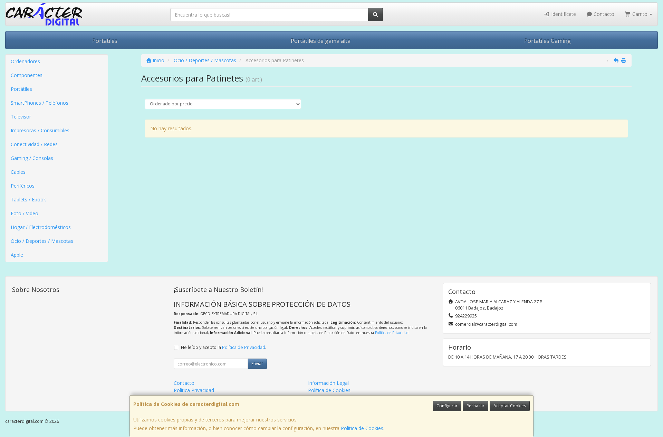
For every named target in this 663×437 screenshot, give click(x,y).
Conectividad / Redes (34, 144)
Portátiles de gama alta (320, 41)
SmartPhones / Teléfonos (39, 102)
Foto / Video (24, 213)
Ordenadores (25, 61)
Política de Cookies (362, 428)
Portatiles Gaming (547, 41)
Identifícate (563, 14)
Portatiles (104, 41)
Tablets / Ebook (28, 199)
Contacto (603, 14)
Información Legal (328, 383)
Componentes (26, 75)
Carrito (640, 14)
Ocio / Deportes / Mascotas (42, 241)
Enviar (257, 364)
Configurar (447, 406)
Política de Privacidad (392, 332)
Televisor (21, 116)
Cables (18, 172)
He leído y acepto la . (223, 347)
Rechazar (475, 406)
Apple (17, 254)
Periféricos (23, 185)
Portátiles (21, 89)
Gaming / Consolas (32, 158)
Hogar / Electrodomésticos (41, 227)
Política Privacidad (194, 390)
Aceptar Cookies (509, 406)
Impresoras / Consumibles (40, 130)
